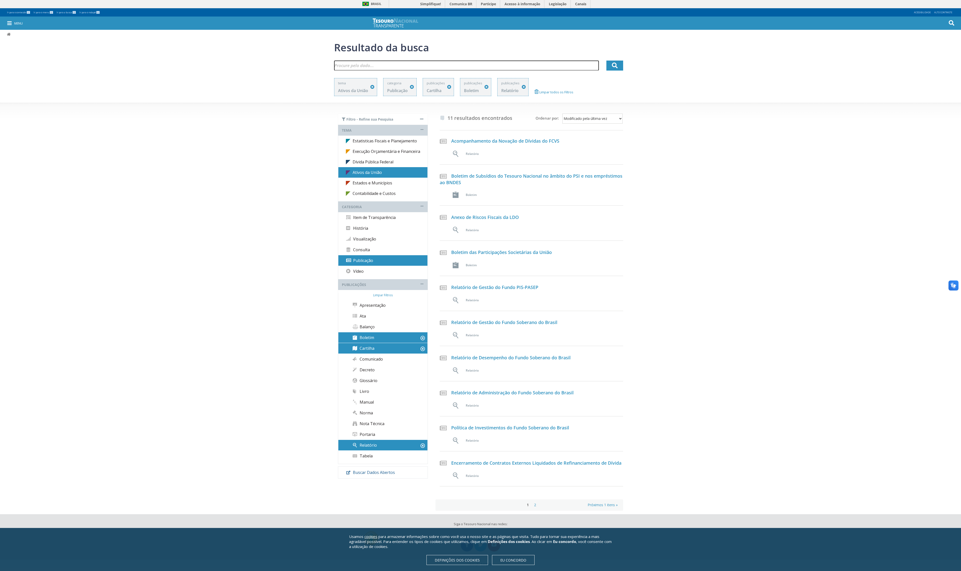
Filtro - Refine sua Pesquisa (369, 119)
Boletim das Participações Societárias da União (501, 252)
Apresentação (372, 305)
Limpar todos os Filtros (556, 92)
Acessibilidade (922, 12)
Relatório (368, 445)
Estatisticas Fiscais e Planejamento (385, 141)
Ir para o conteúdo (18, 12)
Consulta (361, 249)
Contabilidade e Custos (374, 193)
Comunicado (371, 359)
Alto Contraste (943, 12)
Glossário (368, 380)
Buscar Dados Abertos (373, 472)
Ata (362, 316)
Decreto (367, 370)
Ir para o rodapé (89, 12)
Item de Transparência (374, 217)
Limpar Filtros (383, 295)
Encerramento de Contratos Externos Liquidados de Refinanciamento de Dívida (536, 463)
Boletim (366, 337)
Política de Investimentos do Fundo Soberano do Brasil (510, 428)
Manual (366, 402)
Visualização (364, 239)
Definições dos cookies (457, 560)
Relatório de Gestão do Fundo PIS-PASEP (494, 287)
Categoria (352, 206)
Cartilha (366, 348)
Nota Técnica (371, 423)
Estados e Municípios (372, 183)
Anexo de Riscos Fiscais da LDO (485, 217)
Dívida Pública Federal (373, 162)
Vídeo (358, 271)
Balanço (367, 327)
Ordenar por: (547, 118)
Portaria (367, 434)
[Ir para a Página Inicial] (399, 23)
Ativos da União (367, 172)
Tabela (366, 456)
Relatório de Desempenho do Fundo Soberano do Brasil (511, 358)
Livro (364, 391)
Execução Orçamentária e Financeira (386, 151)
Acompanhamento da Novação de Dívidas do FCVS (505, 141)
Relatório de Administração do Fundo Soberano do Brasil (512, 393)
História (360, 228)
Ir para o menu (43, 12)
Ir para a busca (66, 12)
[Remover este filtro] (372, 87)
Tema (347, 130)
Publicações (354, 284)
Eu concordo (513, 560)
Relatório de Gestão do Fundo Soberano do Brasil (504, 322)
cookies (370, 536)
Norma (366, 413)
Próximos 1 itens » (603, 504)
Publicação (362, 260)
